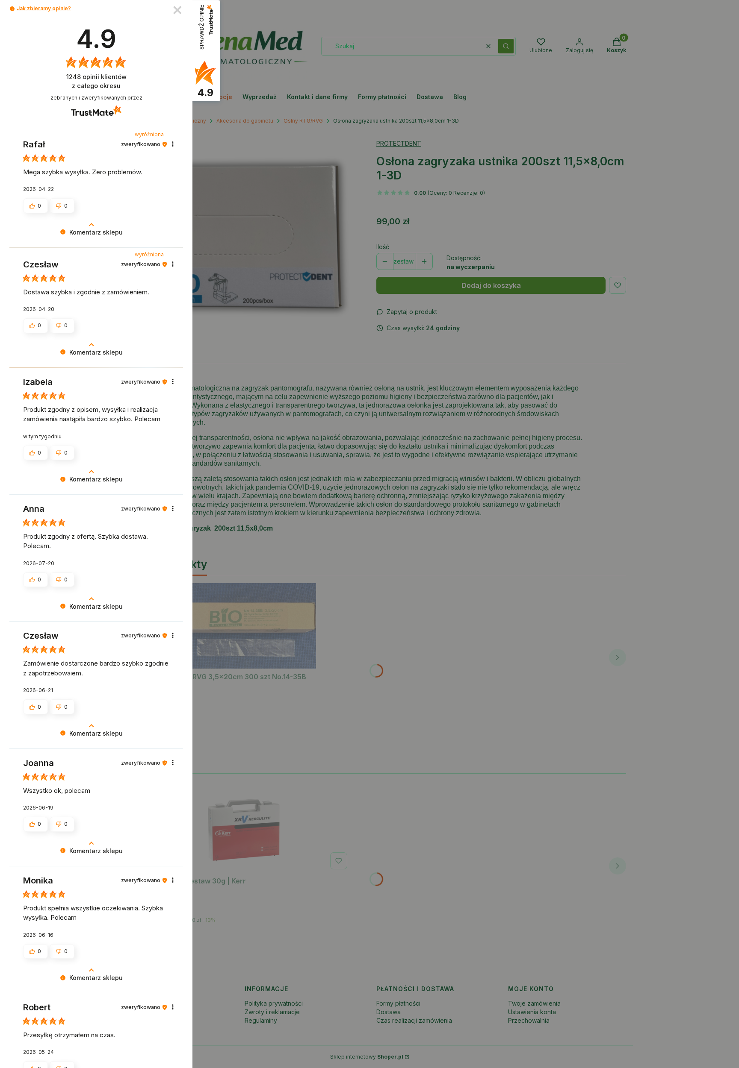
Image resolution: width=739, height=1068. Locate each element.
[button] (12, 9)
